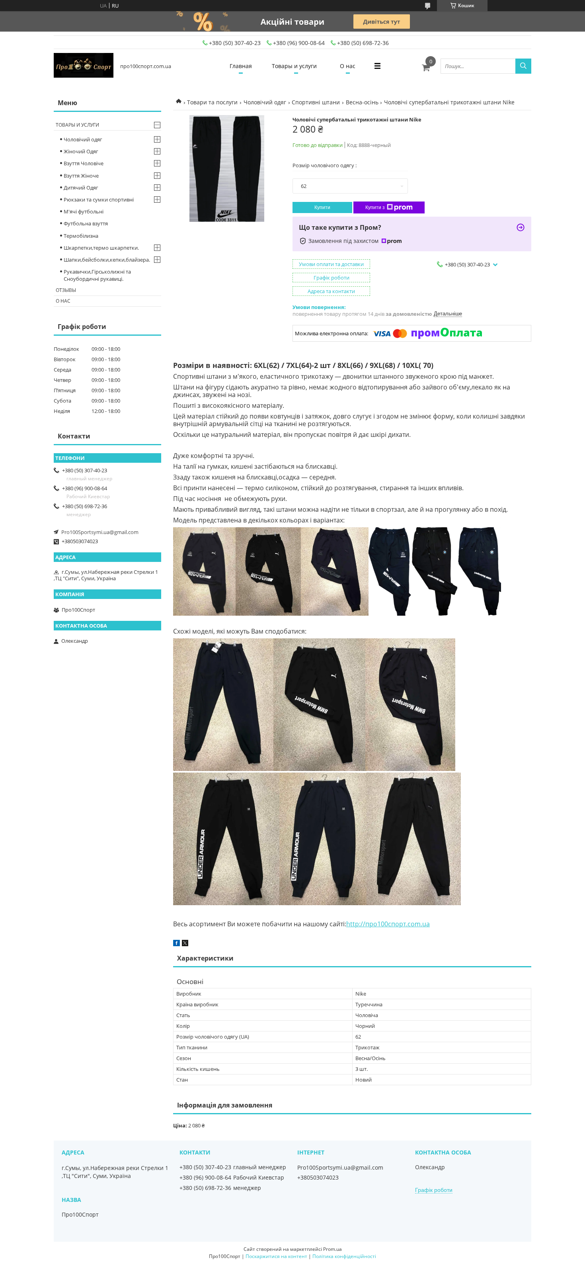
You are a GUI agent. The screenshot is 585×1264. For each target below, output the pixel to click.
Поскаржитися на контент (276, 1256)
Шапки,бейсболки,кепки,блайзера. (107, 259)
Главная (241, 66)
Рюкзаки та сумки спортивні (99, 199)
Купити (322, 207)
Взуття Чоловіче (83, 163)
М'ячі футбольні (83, 211)
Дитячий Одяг (81, 187)
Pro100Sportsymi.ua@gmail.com (99, 532)
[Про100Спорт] (83, 66)
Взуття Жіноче (81, 175)
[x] (185, 944)
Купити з (375, 207)
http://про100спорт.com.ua (388, 924)
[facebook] (176, 944)
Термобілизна (81, 235)
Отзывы (66, 290)
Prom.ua (332, 1249)
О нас (347, 66)
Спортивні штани (316, 102)
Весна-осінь (362, 102)
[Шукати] (523, 66)
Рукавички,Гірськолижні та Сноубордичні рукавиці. (97, 275)
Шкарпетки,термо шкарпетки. (101, 247)
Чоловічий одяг (265, 102)
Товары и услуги (294, 66)
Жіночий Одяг (81, 151)
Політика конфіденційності (344, 1256)
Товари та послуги (212, 102)
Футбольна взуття (86, 223)
